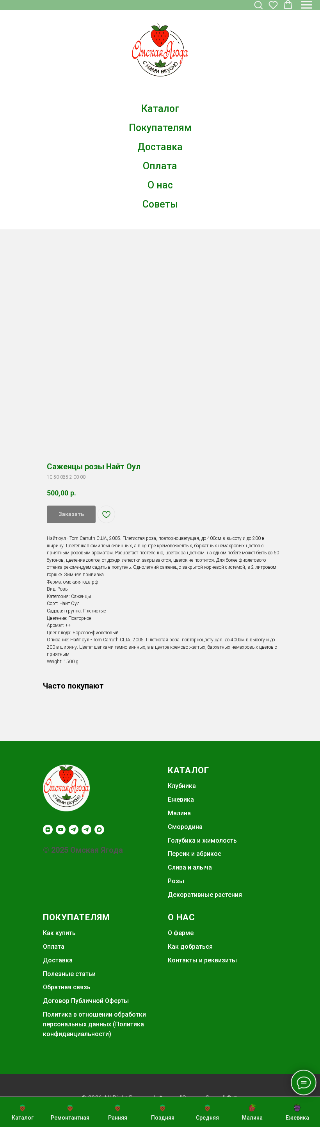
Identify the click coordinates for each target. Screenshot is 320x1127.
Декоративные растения (205, 894)
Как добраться (190, 946)
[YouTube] (61, 829)
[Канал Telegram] (73, 829)
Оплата (160, 166)
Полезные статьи (69, 974)
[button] (258, 4)
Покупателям (160, 127)
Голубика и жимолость (202, 840)
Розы (176, 881)
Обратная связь (67, 987)
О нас (160, 185)
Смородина (185, 827)
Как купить (59, 933)
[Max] (99, 829)
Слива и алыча (190, 867)
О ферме (181, 933)
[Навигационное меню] (306, 5)
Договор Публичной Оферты (86, 1001)
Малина (179, 813)
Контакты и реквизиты (202, 960)
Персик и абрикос (194, 853)
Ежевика (181, 799)
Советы (160, 204)
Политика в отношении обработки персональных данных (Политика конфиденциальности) (94, 1024)
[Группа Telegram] (86, 829)
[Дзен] (48, 829)
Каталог (160, 108)
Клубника (182, 786)
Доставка (160, 147)
